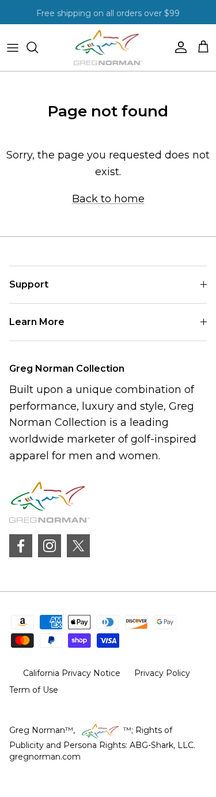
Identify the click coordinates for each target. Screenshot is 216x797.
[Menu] (12, 47)
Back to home (108, 198)
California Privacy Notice (71, 673)
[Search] (38, 47)
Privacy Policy (162, 673)
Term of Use (33, 690)
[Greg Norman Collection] (108, 47)
